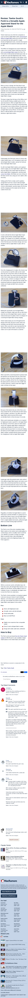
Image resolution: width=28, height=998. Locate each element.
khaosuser (8, 769)
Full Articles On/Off (12, 994)
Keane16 (8, 698)
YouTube (5, 936)
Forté (5, 668)
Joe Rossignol (17, 908)
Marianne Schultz (17, 918)
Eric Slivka (16, 902)
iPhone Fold (14, 6)
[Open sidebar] (26, 2)
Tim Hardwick (17, 913)
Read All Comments (14, 839)
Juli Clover (3, 908)
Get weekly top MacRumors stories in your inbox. (14, 676)
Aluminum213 (9, 828)
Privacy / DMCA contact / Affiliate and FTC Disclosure (11, 990)
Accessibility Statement (5, 992)
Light (2, 995)
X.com (5, 905)
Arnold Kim (3, 902)
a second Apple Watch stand (10, 52)
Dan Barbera (3, 923)
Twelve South (10, 668)
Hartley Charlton (4, 918)
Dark (4, 995)
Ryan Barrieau (17, 923)
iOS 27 (22, 6)
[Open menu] (2, 2)
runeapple (8, 687)
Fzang (7, 760)
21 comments (4, 672)
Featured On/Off (4, 994)
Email (2, 905)
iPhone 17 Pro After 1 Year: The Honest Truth (16, 959)
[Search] (23, 2)
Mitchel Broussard (4, 913)
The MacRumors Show (11, 963)
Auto (24, 994)
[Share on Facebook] (25, 672)
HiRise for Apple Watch (6, 38)
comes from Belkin (5, 174)
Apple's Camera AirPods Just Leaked (14, 940)
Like (13, 694)
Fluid (18, 994)
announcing (23, 36)
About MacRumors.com (8, 891)
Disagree (16, 694)
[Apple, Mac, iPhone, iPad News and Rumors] (11, 4)
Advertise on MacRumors (9, 896)
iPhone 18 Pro (5, 6)
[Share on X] (22, 672)
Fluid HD (21, 994)
